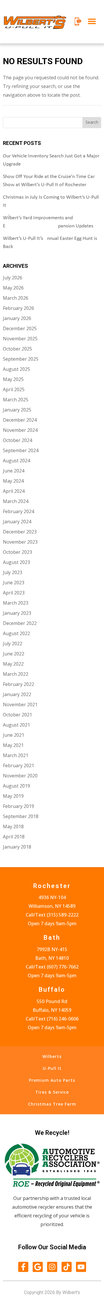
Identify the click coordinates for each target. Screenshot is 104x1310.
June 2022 (13, 653)
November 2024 (20, 430)
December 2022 (20, 623)
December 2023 (20, 532)
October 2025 (17, 349)
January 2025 (17, 410)
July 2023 (12, 572)
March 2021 (15, 755)
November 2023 (20, 542)
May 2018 (13, 826)
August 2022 (16, 633)
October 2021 (17, 714)
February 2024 (18, 511)
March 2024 (15, 501)
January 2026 (17, 318)
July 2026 (12, 277)
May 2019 (13, 796)
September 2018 (20, 816)
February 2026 (18, 308)
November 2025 (20, 338)
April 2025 (14, 389)
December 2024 (20, 420)
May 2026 (13, 288)
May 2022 (13, 664)
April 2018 (14, 836)
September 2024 (20, 450)
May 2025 (13, 379)
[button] (91, 21)
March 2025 (15, 399)
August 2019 (16, 786)
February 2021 (18, 765)
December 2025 (20, 328)
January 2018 (17, 847)
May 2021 (13, 745)
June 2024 (13, 471)
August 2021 (16, 725)
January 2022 (17, 694)
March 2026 (15, 298)
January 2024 (17, 521)
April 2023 (14, 593)
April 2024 (14, 491)
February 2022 (18, 684)
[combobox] (43, 122)
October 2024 (17, 440)
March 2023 (15, 603)
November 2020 (20, 775)
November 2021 (20, 704)
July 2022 (12, 643)
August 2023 (16, 562)
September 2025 (20, 359)
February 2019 (18, 806)
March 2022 (15, 674)
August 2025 (16, 369)
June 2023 (13, 582)
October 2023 (17, 552)
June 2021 (13, 735)
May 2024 (13, 481)
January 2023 (17, 613)
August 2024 (16, 460)
